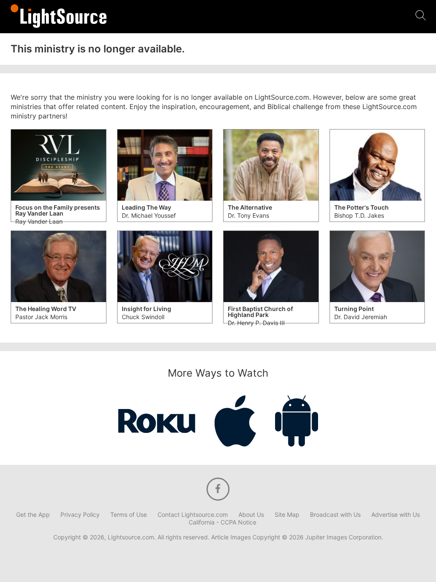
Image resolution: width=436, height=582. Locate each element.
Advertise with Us (395, 515)
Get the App (33, 515)
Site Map (287, 515)
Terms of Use (128, 515)
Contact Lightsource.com (193, 515)
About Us (251, 515)
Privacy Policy (80, 515)
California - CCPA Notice (222, 522)
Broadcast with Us (335, 515)
